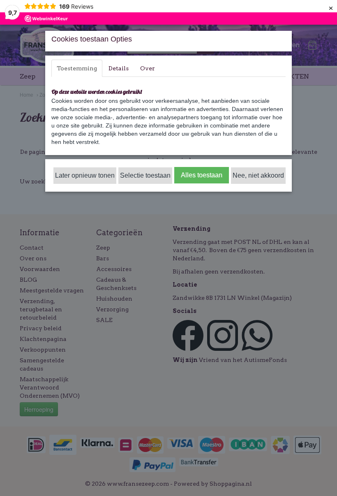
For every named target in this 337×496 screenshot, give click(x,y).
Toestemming (77, 68)
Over (147, 68)
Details (118, 68)
